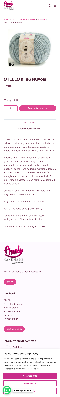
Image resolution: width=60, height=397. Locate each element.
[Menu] (55, 5)
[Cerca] (50, 5)
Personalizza (30, 383)
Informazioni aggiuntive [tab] (30, 129)
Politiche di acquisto (14, 304)
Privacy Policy (11, 318)
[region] (30, 373)
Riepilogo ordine (12, 311)
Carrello (8, 315)
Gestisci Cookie (14, 329)
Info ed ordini (11, 307)
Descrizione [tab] (30, 123)
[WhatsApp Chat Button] (7, 390)
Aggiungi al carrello (37, 108)
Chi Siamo (9, 300)
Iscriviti (10, 281)
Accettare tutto (30, 376)
